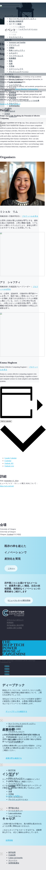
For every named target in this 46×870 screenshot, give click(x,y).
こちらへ (11, 568)
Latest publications (15, 813)
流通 (11, 64)
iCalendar (7, 461)
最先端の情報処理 (16, 21)
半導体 (11, 66)
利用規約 (10, 622)
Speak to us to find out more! (10, 104)
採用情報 (9, 840)
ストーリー (12, 860)
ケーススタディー (15, 811)
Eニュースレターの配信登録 (19, 600)
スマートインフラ (16, 69)
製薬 (11, 61)
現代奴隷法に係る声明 (15, 625)
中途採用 (12, 855)
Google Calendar (10, 458)
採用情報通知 (13, 863)
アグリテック (14, 45)
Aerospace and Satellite (17, 42)
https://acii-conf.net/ (7, 486)
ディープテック (10, 16)
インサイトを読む (13, 796)
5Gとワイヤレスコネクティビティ (22, 19)
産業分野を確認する (14, 758)
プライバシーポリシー (15, 620)
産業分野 (8, 40)
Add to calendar (6, 421)
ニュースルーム (14, 816)
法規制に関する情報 (14, 628)
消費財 (11, 48)
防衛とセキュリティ (17, 50)
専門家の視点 (13, 808)
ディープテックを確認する (16, 711)
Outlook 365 (8, 463)
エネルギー (13, 53)
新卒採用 (12, 852)
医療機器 (12, 58)
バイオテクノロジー (16, 731)
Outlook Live (9, 466)
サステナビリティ (16, 37)
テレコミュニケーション (19, 71)
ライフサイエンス (16, 56)
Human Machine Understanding (26, 89)
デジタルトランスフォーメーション (23, 29)
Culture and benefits (15, 858)
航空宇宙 (12, 770)
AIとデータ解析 (15, 24)
